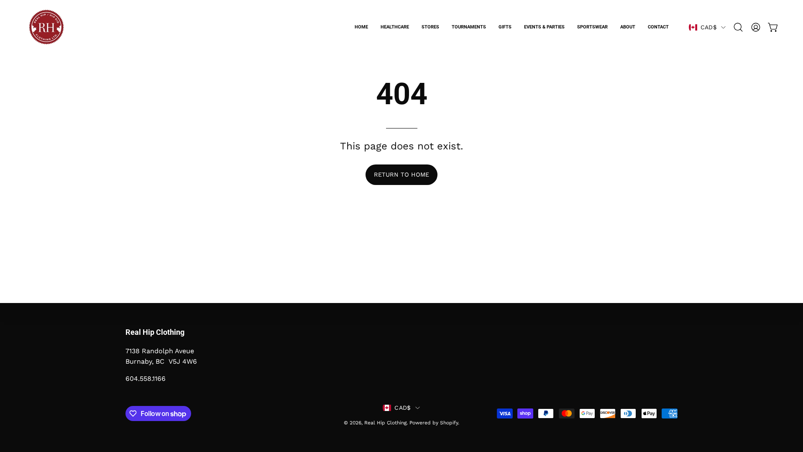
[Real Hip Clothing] (46, 27)
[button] (738, 27)
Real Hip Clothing (385, 423)
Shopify (449, 423)
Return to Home (401, 174)
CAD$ (709, 27)
